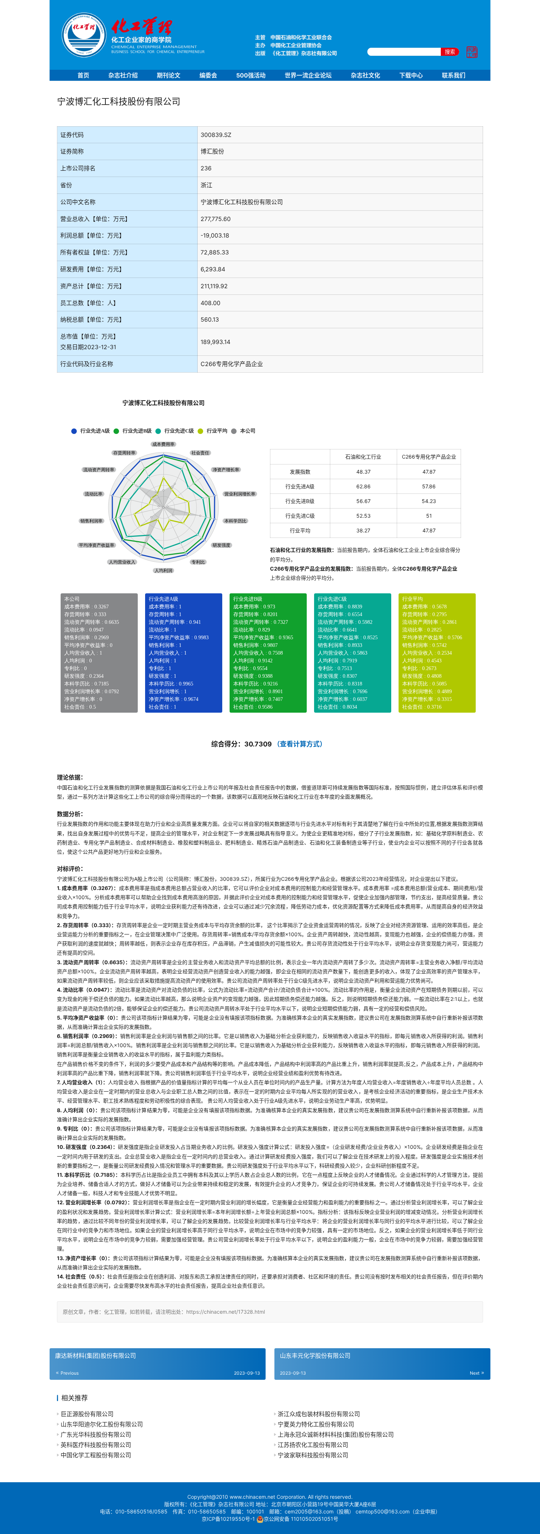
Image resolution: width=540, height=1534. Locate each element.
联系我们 (453, 75)
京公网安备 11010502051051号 (301, 1519)
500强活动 (251, 75)
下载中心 (411, 75)
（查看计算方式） (299, 744)
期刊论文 (168, 75)
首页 (83, 75)
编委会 (208, 75)
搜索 (450, 51)
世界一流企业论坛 (308, 75)
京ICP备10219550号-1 (228, 1519)
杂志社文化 (365, 75)
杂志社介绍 (123, 75)
